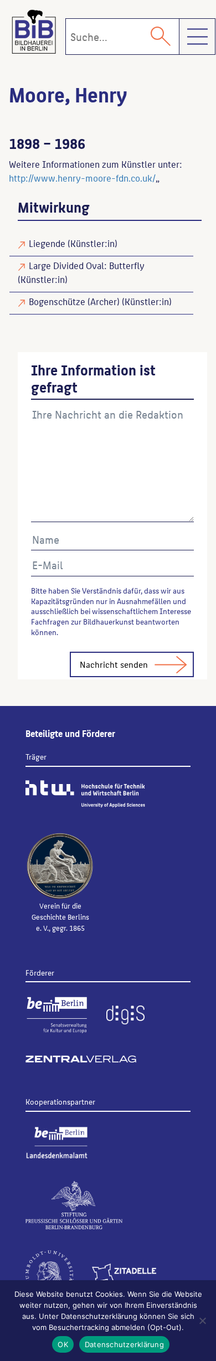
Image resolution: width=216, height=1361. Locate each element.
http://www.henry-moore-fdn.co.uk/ (82, 178)
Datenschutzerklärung (124, 1344)
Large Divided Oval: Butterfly (87, 265)
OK (63, 1344)
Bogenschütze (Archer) (74, 301)
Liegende (47, 243)
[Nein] (202, 1320)
